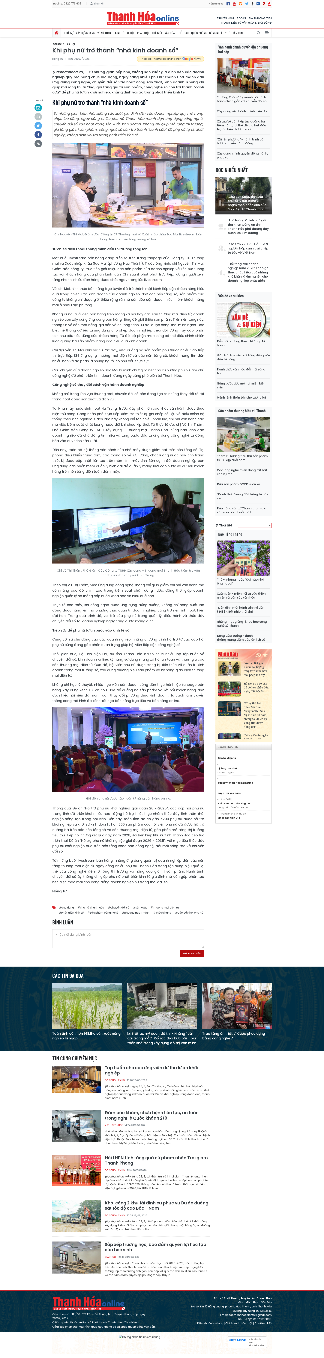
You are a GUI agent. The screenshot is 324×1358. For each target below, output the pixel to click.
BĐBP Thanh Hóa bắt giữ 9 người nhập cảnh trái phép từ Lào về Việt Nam (248, 248)
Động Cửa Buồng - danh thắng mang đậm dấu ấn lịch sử (241, 638)
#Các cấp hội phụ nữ (189, 913)
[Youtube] (234, 4)
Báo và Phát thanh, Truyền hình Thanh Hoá (88, 1303)
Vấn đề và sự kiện (231, 295)
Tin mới (98, 3)
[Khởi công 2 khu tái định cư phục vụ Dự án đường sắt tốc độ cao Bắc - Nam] (76, 1216)
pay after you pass (229, 793)
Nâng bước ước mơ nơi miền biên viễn (241, 385)
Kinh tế (119, 33)
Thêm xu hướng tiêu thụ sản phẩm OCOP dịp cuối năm (242, 458)
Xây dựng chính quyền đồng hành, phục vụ (242, 155)
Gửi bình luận (192, 953)
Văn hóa (170, 33)
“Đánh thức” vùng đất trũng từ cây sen (242, 496)
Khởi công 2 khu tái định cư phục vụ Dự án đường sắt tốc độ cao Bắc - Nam (156, 1205)
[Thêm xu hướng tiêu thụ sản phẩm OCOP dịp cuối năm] (243, 434)
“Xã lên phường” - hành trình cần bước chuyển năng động (241, 141)
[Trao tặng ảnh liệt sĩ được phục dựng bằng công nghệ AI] (237, 1006)
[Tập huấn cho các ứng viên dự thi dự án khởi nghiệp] (76, 1081)
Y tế (227, 33)
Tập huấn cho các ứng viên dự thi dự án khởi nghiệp (151, 1070)
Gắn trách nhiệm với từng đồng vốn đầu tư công (243, 357)
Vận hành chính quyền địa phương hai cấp (243, 49)
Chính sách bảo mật (238, 1323)
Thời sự (69, 33)
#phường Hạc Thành (135, 913)
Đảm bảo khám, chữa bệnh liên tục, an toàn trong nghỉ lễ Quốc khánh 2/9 (152, 1115)
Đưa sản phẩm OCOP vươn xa (238, 484)
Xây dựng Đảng (85, 33)
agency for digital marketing (235, 782)
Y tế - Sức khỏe (114, 1125)
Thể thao (183, 33)
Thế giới (157, 33)
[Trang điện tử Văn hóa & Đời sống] (258, 4)
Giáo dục (110, 1257)
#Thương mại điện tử (165, 907)
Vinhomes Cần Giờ (229, 817)
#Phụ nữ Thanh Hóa (91, 907)
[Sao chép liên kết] (38, 143)
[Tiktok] (253, 4)
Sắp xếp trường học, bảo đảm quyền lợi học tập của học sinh (155, 1247)
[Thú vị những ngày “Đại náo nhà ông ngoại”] (243, 558)
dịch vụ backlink (227, 768)
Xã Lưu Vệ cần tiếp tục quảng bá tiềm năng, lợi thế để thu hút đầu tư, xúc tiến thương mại (241, 125)
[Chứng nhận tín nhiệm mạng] (139, 1337)
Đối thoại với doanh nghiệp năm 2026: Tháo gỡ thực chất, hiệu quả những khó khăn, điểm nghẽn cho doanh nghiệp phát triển (248, 272)
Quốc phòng (199, 33)
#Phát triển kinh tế (71, 913)
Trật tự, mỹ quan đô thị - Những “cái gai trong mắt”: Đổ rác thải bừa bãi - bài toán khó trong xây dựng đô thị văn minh (161, 1038)
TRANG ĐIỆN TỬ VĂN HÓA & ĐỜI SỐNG (246, 23)
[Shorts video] (269, 4)
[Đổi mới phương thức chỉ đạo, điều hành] (243, 319)
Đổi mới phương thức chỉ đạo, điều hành (242, 343)
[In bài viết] (38, 116)
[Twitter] (247, 4)
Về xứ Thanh (104, 33)
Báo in (241, 18)
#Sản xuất (140, 907)
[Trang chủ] (56, 32)
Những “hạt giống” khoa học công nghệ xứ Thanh (242, 624)
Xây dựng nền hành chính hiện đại (242, 111)
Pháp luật (143, 33)
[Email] (38, 107)
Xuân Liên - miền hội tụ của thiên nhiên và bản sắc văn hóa (241, 595)
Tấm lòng (238, 33)
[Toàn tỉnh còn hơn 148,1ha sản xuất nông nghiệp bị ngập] (87, 1006)
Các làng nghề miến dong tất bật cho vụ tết (242, 472)
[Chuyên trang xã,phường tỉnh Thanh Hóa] (264, 4)
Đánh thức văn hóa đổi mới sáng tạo (241, 371)
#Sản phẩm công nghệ (102, 913)
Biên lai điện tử (227, 758)
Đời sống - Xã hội (63, 44)
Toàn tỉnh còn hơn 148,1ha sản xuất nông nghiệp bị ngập (86, 1036)
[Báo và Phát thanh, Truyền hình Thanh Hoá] (143, 18)
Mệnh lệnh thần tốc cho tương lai (241, 397)
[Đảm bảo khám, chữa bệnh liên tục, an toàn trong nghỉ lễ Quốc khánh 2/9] (76, 1125)
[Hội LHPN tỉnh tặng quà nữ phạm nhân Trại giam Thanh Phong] (76, 1170)
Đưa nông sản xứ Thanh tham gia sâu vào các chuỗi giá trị (241, 510)
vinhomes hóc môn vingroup (234, 803)
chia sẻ (38, 100)
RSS (269, 1323)
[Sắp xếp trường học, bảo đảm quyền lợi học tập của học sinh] (76, 1257)
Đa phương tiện (260, 18)
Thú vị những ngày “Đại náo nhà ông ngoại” (240, 581)
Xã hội (130, 33)
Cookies (260, 1323)
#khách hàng (162, 913)
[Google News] (240, 4)
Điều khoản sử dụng (210, 1323)
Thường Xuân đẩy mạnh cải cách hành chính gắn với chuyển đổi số (241, 99)
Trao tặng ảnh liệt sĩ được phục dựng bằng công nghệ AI (233, 1036)
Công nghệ (216, 33)
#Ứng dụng (66, 907)
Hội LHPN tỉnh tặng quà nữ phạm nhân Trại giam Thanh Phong (156, 1160)
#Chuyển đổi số (118, 907)
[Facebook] (228, 4)
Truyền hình (225, 18)
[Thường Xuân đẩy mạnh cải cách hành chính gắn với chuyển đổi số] (243, 75)
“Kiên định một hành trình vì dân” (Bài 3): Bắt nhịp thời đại (241, 610)
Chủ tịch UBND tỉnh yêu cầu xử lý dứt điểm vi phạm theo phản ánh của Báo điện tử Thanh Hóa (247, 203)
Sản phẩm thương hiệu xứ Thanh (242, 410)
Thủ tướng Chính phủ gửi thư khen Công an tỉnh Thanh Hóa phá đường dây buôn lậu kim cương (248, 226)
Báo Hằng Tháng (230, 534)
